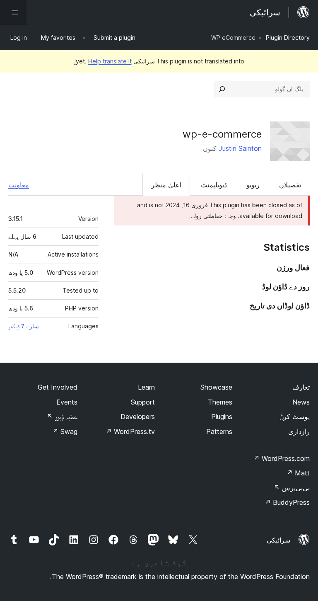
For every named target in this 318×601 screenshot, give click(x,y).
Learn (146, 387)
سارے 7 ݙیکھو (23, 326)
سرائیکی (278, 540)
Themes (220, 402)
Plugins (221, 416)
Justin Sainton (240, 148)
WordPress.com (281, 458)
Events (66, 402)
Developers (137, 416)
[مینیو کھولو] (13, 12)
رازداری (299, 431)
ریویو (253, 185)
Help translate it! (103, 61)
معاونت (18, 185)
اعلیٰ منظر (166, 185)
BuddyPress (287, 502)
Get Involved (57, 387)
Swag (64, 431)
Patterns (219, 431)
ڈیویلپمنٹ (214, 185)
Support (143, 402)
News (301, 402)
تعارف (301, 387)
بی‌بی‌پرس (292, 488)
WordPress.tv (130, 431)
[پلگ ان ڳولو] (222, 89)
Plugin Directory (288, 37)
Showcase (216, 387)
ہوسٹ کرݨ (294, 416)
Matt (298, 473)
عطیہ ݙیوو (62, 416)
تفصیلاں (290, 185)
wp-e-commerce (222, 134)
